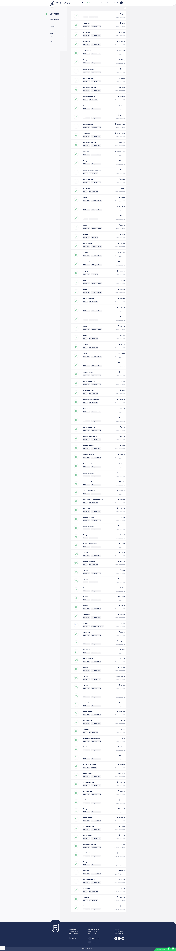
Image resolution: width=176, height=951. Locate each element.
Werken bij (109, 3)
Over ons (103, 3)
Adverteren (96, 3)
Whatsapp (169, 949)
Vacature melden (118, 933)
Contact (116, 3)
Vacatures (89, 3)
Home (83, 3)
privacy (93, 948)
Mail (173, 949)
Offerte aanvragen (118, 931)
